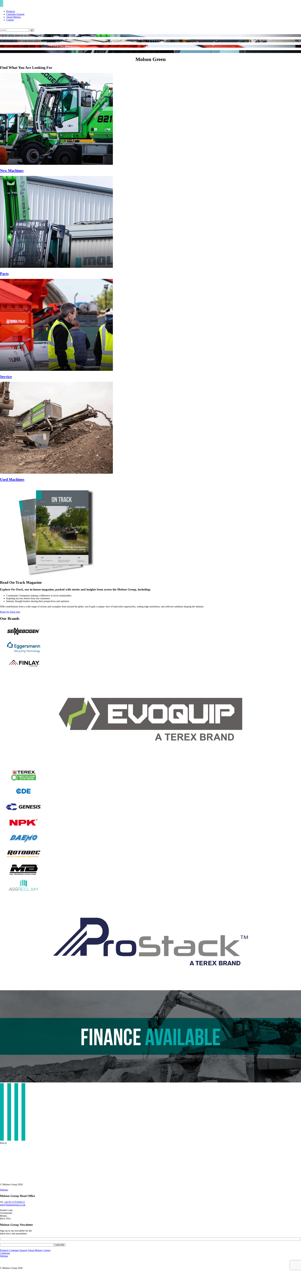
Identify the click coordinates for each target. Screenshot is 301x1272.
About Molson (13, 17)
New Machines (12, 171)
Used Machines (12, 479)
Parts (4, 274)
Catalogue (5, 1253)
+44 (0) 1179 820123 (14, 1202)
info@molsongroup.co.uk (12, 1204)
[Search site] (2, 27)
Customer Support (15, 14)
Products (10, 11)
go (32, 30)
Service (6, 377)
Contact (10, 20)
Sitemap (4, 1189)
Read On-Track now (10, 612)
